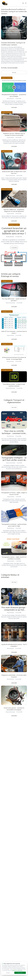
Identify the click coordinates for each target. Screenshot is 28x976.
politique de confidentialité (17, 970)
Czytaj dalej (14, 247)
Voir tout (14, 72)
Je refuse (8, 972)
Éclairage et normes (14, 224)
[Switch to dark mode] (23, 3)
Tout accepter (20, 972)
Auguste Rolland (6, 34)
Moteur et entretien (8, 28)
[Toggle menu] (25, 3)
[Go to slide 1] (22, 37)
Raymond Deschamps (10, 175)
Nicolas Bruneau (10, 98)
